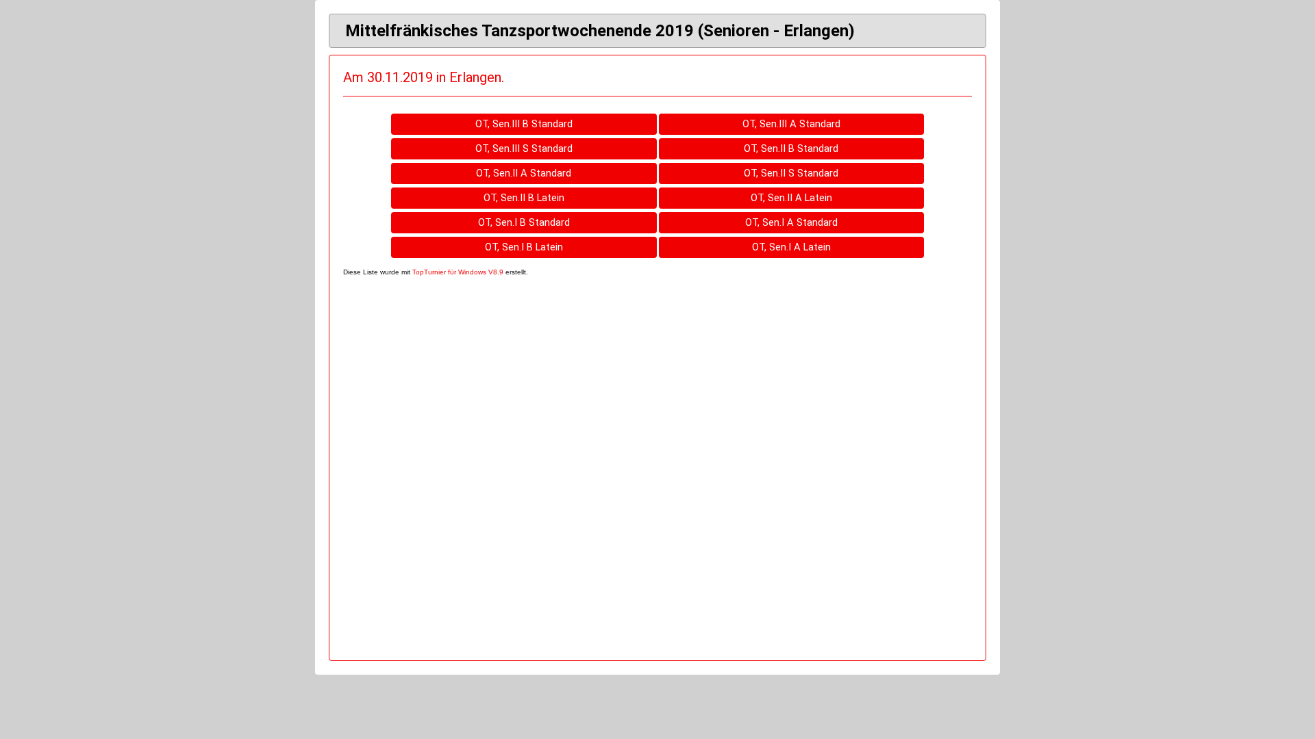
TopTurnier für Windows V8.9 (457, 272)
